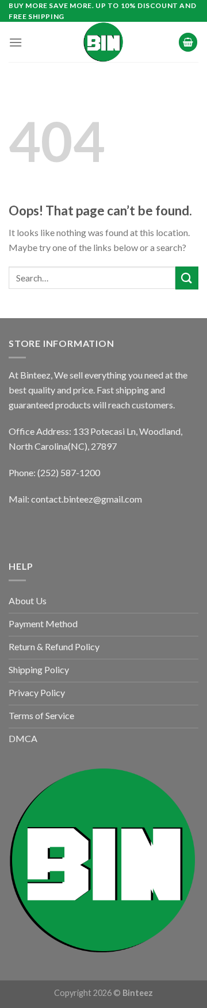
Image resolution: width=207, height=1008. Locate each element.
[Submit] (186, 278)
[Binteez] (103, 42)
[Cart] (188, 42)
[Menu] (15, 42)
